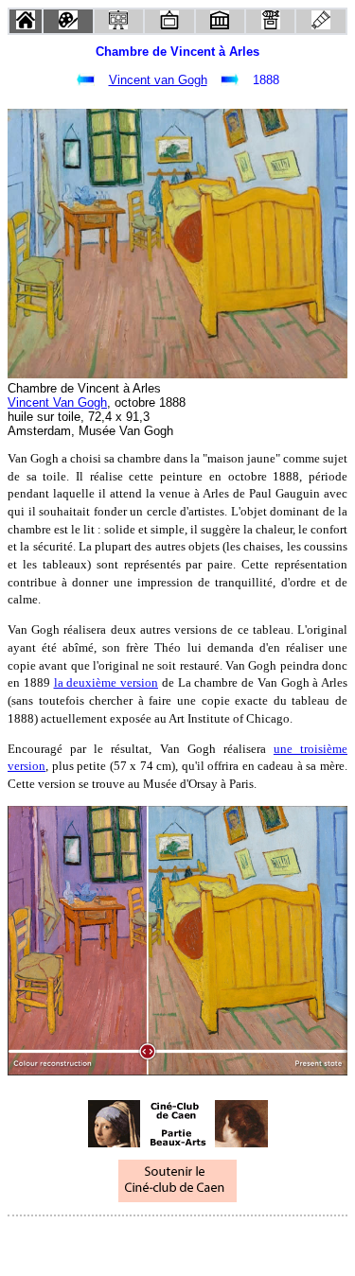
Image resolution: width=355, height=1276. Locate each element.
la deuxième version (106, 682)
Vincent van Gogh (158, 80)
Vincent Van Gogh (57, 402)
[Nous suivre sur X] (178, 1241)
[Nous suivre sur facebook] (142, 1241)
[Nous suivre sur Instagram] (214, 1241)
